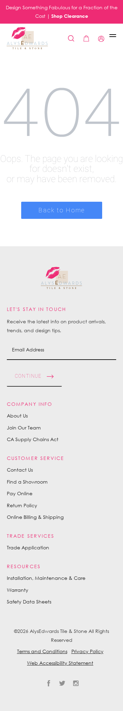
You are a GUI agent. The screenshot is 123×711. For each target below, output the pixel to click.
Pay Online (19, 493)
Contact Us (20, 470)
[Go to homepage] (27, 38)
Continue (28, 375)
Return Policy (22, 505)
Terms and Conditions (42, 651)
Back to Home (62, 210)
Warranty (17, 590)
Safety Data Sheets (29, 601)
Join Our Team (24, 428)
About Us (17, 416)
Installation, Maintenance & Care (46, 578)
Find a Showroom (27, 482)
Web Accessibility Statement (60, 663)
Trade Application (28, 547)
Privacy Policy (87, 651)
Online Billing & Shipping (35, 517)
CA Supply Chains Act (32, 439)
